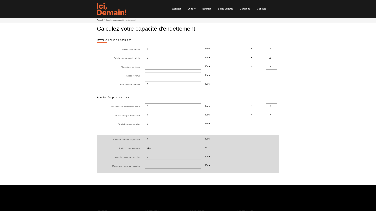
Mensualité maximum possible (126, 166)
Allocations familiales (130, 67)
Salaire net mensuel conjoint (127, 58)
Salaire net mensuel (131, 49)
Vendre (192, 8)
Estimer (206, 8)
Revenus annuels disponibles (126, 139)
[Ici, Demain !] (111, 8)
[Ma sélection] (273, 9)
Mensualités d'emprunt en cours (125, 107)
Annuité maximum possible (127, 157)
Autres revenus (133, 76)
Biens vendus (225, 8)
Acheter (176, 8)
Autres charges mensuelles (127, 115)
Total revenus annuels (130, 84)
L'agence (245, 8)
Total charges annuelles (129, 124)
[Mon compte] (277, 9)
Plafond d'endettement (129, 148)
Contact (261, 8)
